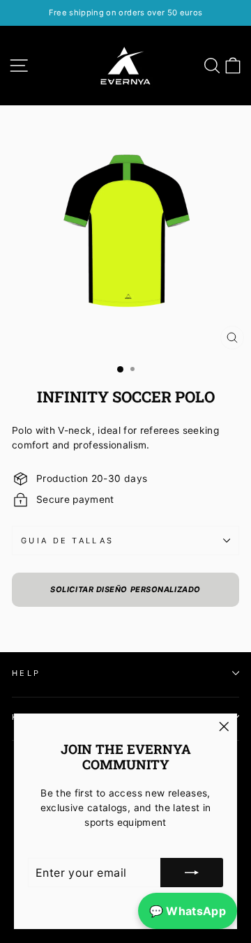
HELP (26, 673)
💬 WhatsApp (187, 911)
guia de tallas (67, 540)
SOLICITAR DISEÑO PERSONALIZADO (125, 589)
